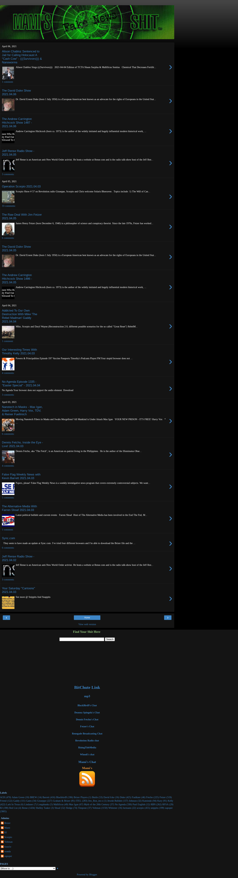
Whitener (112, 807)
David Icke (108, 797)
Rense (25, 807)
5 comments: (8, 497)
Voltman (96, 807)
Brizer (7, 823)
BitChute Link (87, 687)
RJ (1, 807)
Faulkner (136, 797)
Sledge (69, 807)
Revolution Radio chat (87, 740)
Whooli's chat (87, 754)
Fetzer (163, 797)
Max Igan (73, 804)
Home (87, 617)
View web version (87, 624)
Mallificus (58, 804)
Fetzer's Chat (87, 726)
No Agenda (120, 804)
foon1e (7, 846)
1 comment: (8, 81)
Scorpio (8, 837)
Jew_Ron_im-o (95, 800)
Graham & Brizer (61, 800)
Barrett (46, 797)
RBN (153, 804)
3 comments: (8, 174)
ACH (2, 797)
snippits (154, 807)
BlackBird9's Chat (87, 705)
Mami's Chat (87, 762)
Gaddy (16, 800)
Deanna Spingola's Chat (87, 712)
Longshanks (43, 804)
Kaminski (147, 800)
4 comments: (8, 373)
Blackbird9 (61, 797)
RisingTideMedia (87, 747)
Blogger (93, 874)
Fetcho (149, 797)
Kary (159, 800)
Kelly (170, 800)
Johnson (133, 800)
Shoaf (57, 807)
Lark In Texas (13, 804)
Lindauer (28, 804)
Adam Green (18, 797)
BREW (33, 797)
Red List (13, 807)
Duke (122, 797)
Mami (7, 827)
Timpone (82, 807)
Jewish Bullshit (114, 800)
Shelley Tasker (43, 807)
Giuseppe (41, 800)
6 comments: (8, 238)
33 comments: (9, 205)
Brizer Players (81, 797)
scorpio (140, 807)
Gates (29, 800)
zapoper (169, 807)
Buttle (95, 797)
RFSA (165, 804)
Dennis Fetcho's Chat (87, 719)
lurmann (127, 807)
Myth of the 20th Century (96, 804)
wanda (7, 851)
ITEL (78, 800)
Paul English (139, 804)
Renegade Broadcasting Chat (87, 733)
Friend (3, 800)
